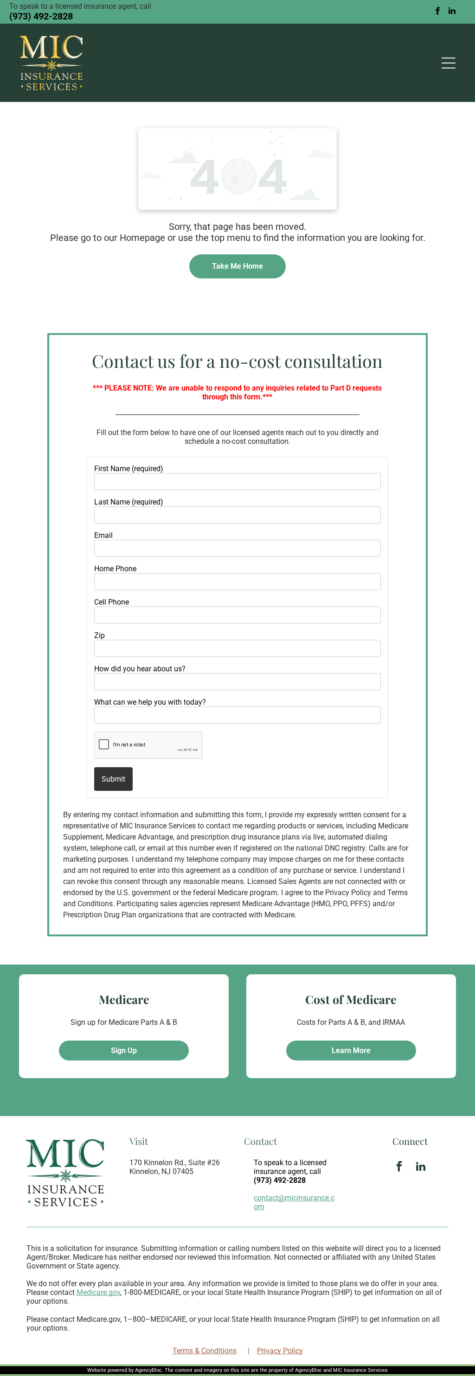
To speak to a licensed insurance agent (290, 1167)
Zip (99, 635)
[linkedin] (452, 12)
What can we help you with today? (150, 702)
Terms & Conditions (205, 1350)
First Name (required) (128, 468)
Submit (113, 779)
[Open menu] (448, 63)
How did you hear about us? (140, 668)
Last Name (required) (128, 502)
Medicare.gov (98, 1292)
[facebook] (438, 12)
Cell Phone (111, 602)
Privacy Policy (280, 1350)
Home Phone (115, 568)
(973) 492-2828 (41, 16)
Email (103, 535)
